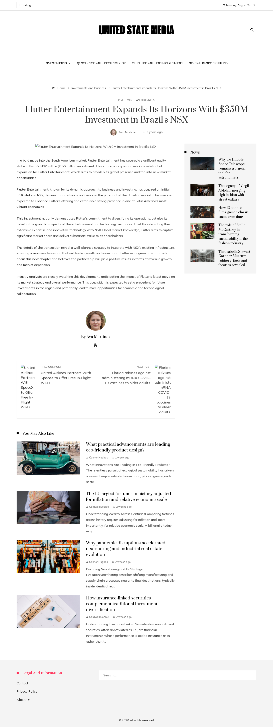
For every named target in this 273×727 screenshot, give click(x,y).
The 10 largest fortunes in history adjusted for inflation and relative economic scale (128, 496)
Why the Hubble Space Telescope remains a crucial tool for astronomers (231, 168)
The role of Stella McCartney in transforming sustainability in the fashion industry (233, 234)
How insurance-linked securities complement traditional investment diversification (121, 604)
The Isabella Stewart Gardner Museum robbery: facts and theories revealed (234, 258)
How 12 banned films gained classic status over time (233, 212)
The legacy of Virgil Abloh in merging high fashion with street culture (233, 193)
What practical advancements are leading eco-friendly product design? (128, 447)
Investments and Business (136, 100)
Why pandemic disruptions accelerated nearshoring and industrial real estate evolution (125, 548)
